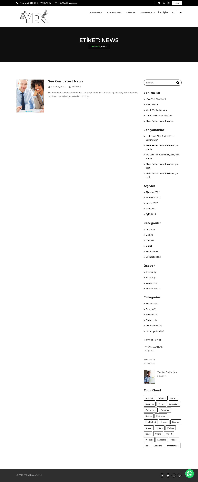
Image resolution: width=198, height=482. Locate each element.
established (151, 422)
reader (174, 439)
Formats (150, 240)
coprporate (151, 410)
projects (149, 439)
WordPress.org (153, 288)
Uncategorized (153, 256)
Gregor (149, 428)
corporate (164, 410)
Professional (152, 251)
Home (97, 46)
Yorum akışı (151, 282)
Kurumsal (146, 12)
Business (150, 229)
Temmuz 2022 (153, 197)
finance (175, 422)
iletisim (177, 3)
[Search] (178, 83)
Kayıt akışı (151, 277)
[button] (189, 473)
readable (161, 439)
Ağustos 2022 (153, 192)
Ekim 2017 (151, 208)
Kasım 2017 (152, 203)
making (170, 428)
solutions (158, 445)
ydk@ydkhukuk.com (68, 2)
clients (161, 404)
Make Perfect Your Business (160, 120)
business (150, 404)
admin (149, 149)
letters (160, 428)
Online (149, 245)
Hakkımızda (114, 12)
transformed (173, 445)
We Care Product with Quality (160, 154)
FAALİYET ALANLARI (156, 98)
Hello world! (152, 104)
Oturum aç (151, 271)
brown (173, 398)
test (148, 167)
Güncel (131, 12)
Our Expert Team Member (159, 115)
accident (149, 398)
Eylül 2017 (151, 214)
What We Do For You (156, 109)
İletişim (163, 12)
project (169, 434)
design (149, 416)
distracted (160, 416)
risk (147, 445)
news (148, 434)
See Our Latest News (65, 81)
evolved (164, 422)
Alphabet (162, 398)
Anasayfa (96, 12)
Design (149, 234)
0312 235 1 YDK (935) (35, 2)
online (158, 434)
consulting (173, 404)
